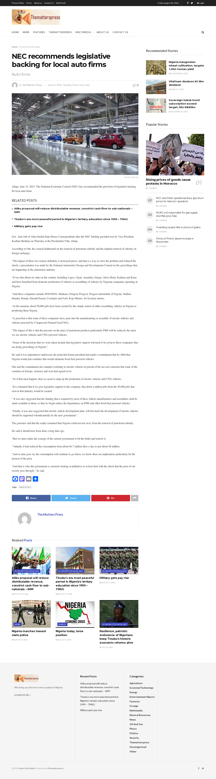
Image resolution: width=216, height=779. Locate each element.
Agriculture (136, 683)
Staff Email (60, 3)
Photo (133, 728)
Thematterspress (60, 32)
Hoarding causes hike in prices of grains (178, 227)
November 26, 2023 (179, 73)
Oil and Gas (136, 724)
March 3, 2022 (176, 89)
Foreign (134, 705)
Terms (29, 3)
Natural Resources (140, 715)
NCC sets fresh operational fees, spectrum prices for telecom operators (180, 200)
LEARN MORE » (22, 695)
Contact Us (49, 3)
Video (133, 751)
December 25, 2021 (179, 111)
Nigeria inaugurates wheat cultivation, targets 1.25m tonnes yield (186, 65)
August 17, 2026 (64, 594)
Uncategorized (138, 746)
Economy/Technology (30, 47)
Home (15, 32)
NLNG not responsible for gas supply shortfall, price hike (177, 214)
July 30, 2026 (107, 647)
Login (201, 3)
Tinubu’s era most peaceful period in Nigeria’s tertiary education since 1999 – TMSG (71, 219)
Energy (62, 624)
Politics (134, 733)
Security (134, 737)
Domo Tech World (27, 768)
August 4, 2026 (20, 640)
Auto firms (25, 487)
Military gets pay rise (28, 226)
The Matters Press (32, 85)
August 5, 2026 (108, 582)
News (26, 32)
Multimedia (83, 32)
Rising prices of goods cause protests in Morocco (168, 181)
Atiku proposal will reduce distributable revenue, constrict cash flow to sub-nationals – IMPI (99, 687)
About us (38, 3)
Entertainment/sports (142, 696)
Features (39, 32)
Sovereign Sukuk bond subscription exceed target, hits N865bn (184, 103)
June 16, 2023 (55, 85)
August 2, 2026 (64, 640)
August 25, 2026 (20, 594)
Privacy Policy (18, 3)
